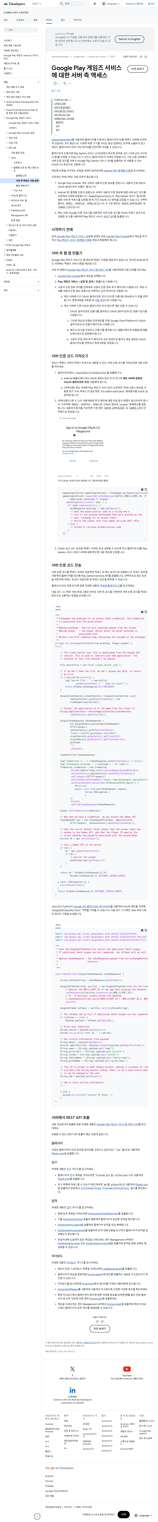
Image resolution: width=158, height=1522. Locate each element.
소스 (47, 1441)
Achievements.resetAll (98, 1243)
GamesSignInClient (62, 139)
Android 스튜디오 (134, 3)
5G (65, 1448)
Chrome (49, 1481)
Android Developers (60, 56)
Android (49, 1424)
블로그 (48, 1451)
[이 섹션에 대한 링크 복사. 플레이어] (66, 1143)
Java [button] (57, 606)
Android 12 (107, 1445)
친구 (69, 1169)
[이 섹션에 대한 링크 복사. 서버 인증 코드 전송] (84, 566)
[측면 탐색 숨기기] (37, 1516)
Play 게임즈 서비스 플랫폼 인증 (73, 240)
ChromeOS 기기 (89, 1435)
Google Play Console (117, 236)
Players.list (64, 1179)
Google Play (78, 56)
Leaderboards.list (112, 1268)
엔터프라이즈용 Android (52, 1430)
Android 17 (107, 1421)
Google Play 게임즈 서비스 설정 (74, 236)
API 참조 (124, 1436)
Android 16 (107, 1426)
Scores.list (88, 1283)
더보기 (35, 3)
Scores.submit (95, 1274)
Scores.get (96, 1298)
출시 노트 (56, 90)
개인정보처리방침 (71, 1442)
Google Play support (145, 1432)
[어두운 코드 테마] (142, 489)
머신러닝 (68, 1426)
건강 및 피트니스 (71, 1430)
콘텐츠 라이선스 (90, 1342)
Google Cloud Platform (56, 1491)
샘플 (35, 20)
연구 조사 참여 (145, 1438)
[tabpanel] (100, 755)
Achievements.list (73, 1219)
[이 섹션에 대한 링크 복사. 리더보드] (66, 1256)
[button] (18, 82)
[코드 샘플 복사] (146, 489)
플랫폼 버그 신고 (146, 1421)
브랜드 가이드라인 (83, 1507)
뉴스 (47, 1446)
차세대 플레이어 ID (110, 585)
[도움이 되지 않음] (145, 56)
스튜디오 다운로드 (127, 1442)
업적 (69, 1207)
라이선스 (68, 1507)
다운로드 (21, 20)
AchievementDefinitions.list (103, 1213)
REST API (109, 216)
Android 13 (107, 1440)
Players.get (58, 1153)
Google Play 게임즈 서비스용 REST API (88, 270)
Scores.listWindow (68, 1289)
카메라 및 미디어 (71, 1435)
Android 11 (107, 1450)
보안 (47, 1436)
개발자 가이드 (126, 1431)
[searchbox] (21, 29)
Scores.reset (114, 1304)
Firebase (49, 1486)
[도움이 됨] (141, 56)
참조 (63, 20)
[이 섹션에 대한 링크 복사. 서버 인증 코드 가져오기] (91, 356)
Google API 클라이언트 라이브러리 (92, 906)
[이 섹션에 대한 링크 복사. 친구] (60, 1163)
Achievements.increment (71, 1230)
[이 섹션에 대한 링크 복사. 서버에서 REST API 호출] (93, 1118)
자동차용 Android (87, 1442)
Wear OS (87, 1429)
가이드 (49, 20)
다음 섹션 (100, 300)
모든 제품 (49, 1496)
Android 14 (107, 1435)
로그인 (151, 3)
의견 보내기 (137, 69)
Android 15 (107, 1430)
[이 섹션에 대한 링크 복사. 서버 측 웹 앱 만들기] (85, 253)
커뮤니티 (77, 20)
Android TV (88, 1448)
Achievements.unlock (69, 1224)
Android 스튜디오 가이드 (127, 1425)
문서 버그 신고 (145, 1426)
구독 (123, 1514)
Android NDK (126, 1448)
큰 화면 (86, 1424)
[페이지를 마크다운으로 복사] (65, 83)
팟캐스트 (49, 1456)
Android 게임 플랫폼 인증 (117, 170)
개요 (6, 20)
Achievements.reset (69, 1243)
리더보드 (71, 1262)
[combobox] (74, 4)
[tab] (58, 606)
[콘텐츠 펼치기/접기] (70, 100)
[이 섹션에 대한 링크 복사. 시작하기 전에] (76, 230)
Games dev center (16, 12)
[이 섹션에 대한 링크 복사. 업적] (60, 1201)
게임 (66, 1421)
